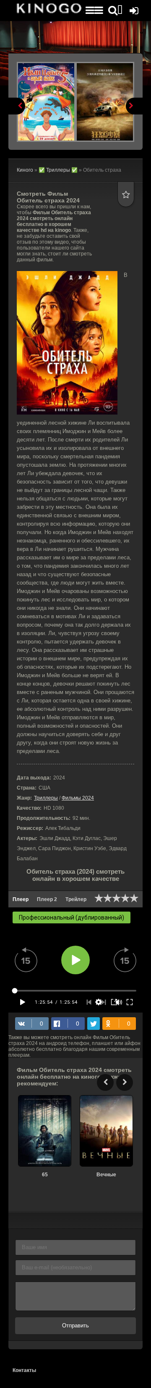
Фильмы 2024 (78, 798)
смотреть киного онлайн (48, 10)
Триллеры (46, 798)
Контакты (24, 1370)
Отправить (75, 1325)
